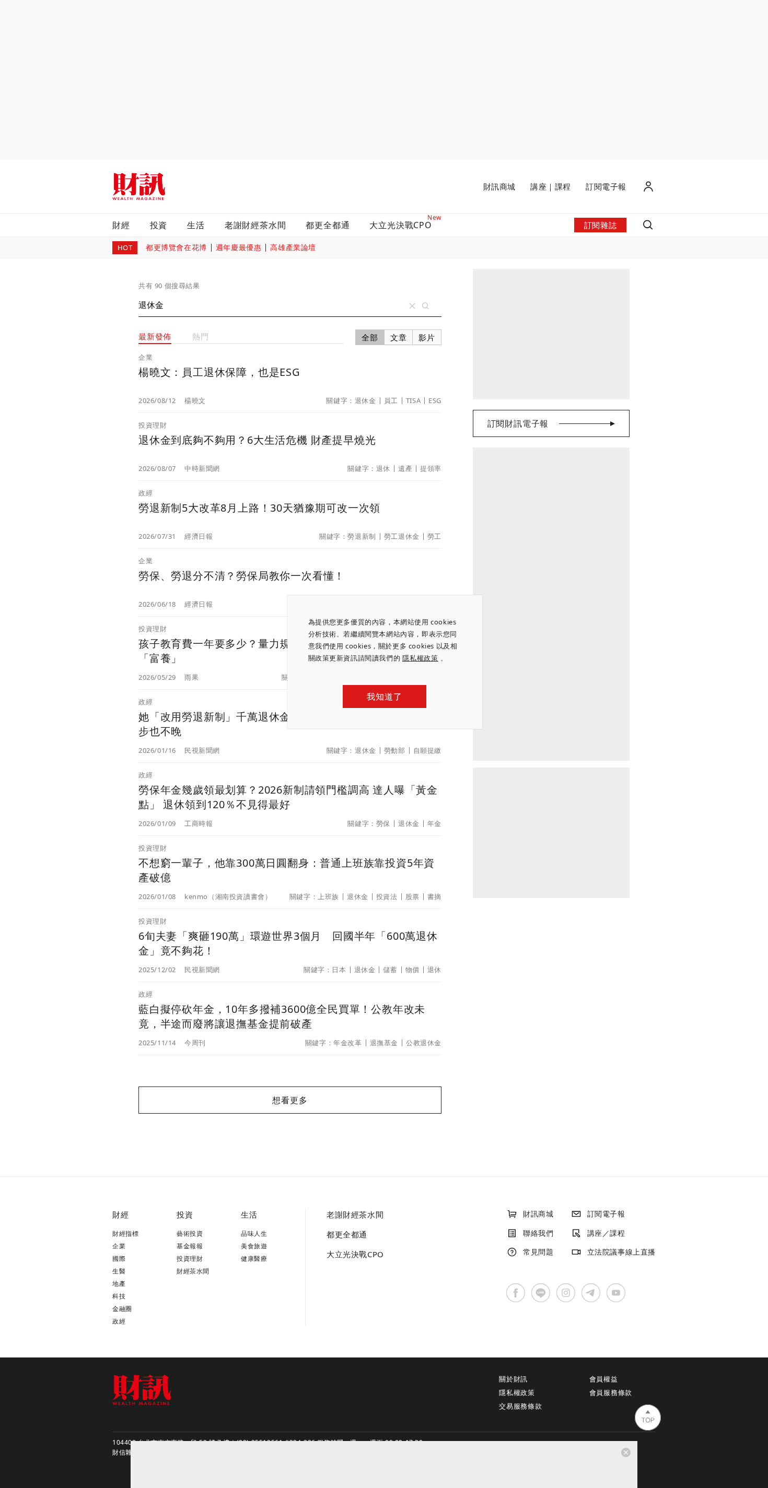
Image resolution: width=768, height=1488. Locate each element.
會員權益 (603, 1379)
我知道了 (384, 696)
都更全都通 (328, 225)
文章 (398, 337)
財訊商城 (499, 186)
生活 (196, 225)
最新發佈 (154, 336)
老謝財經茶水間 (255, 225)
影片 (426, 337)
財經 (121, 225)
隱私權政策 (420, 658)
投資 (159, 225)
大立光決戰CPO (355, 1254)
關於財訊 (513, 1379)
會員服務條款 (611, 1392)
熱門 (200, 336)
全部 (370, 337)
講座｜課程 (550, 186)
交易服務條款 (520, 1406)
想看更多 (289, 1100)
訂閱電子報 (606, 186)
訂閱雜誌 (600, 225)
